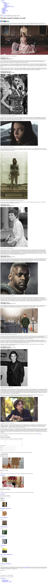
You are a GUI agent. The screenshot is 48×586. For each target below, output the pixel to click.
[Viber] (6, 21)
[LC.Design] (2, 571)
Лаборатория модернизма (4, 526)
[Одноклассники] (2, 21)
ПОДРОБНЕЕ (2, 475)
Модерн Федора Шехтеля (3, 517)
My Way (40, 433)
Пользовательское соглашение (7, 581)
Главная (1, 15)
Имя (1, 447)
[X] (4, 21)
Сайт (1, 450)
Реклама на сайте (5, 580)
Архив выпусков (3, 578)
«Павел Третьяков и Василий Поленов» (5, 563)
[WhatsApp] (7, 21)
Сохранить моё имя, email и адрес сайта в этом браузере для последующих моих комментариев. (17, 452)
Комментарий (2, 445)
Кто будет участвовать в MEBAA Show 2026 (6, 554)
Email (1, 497)
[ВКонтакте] (1, 21)
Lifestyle (5, 15)
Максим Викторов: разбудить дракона (5, 508)
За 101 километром (3, 545)
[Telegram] (8, 21)
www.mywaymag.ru (26, 567)
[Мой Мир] (3, 21)
